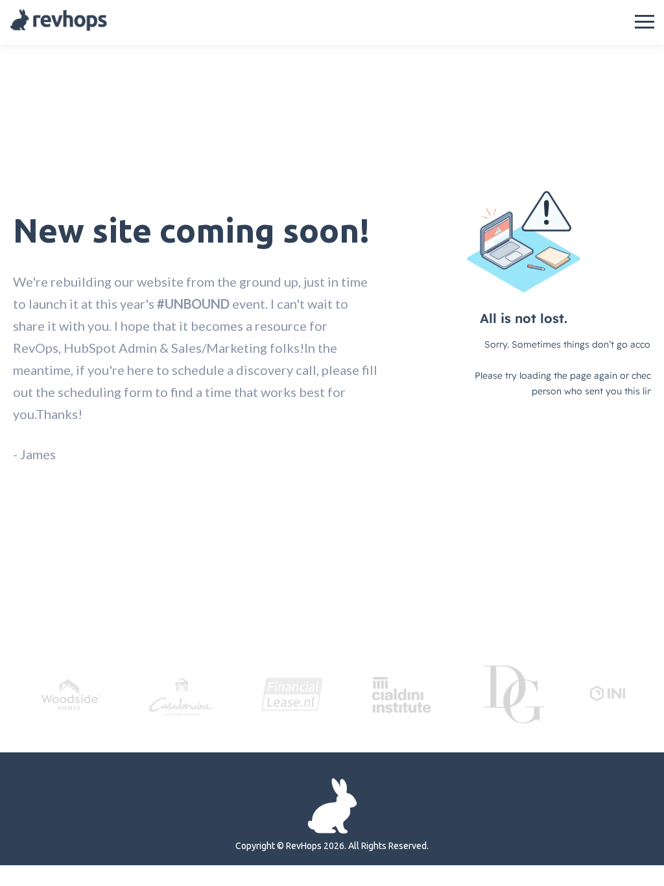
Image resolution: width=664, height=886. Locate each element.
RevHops (304, 846)
